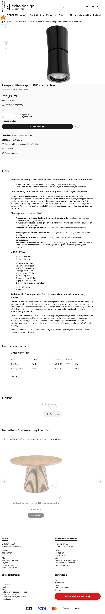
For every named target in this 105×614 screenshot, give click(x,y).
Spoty (47, 22)
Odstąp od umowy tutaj (77, 596)
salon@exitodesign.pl (10, 560)
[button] (87, 7)
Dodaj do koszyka (37, 126)
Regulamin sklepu (9, 599)
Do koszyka (36, 515)
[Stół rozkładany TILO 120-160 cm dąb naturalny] (35, 473)
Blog (4, 589)
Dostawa (58, 590)
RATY (57, 585)
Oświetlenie (19, 22)
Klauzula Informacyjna (11, 594)
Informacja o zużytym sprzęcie (15, 597)
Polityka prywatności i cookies (14, 592)
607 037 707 (7, 553)
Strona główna (7, 22)
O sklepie (6, 584)
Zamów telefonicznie (63, 587)
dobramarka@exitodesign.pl (66, 560)
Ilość (3, 111)
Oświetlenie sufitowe (34, 22)
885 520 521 (60, 553)
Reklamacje (59, 583)
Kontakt (5, 587)
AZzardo (15, 121)
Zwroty (57, 580)
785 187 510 (60, 555)
